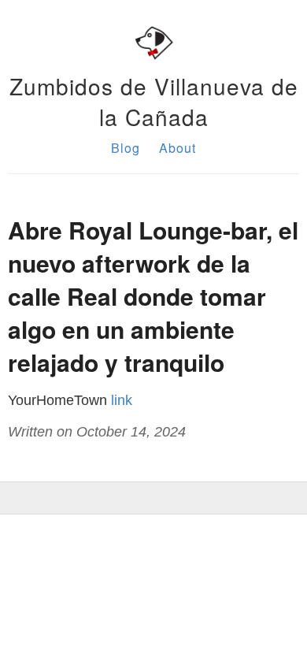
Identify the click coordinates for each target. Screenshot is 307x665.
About (177, 148)
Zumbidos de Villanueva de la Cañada (153, 101)
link (121, 400)
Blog (125, 148)
